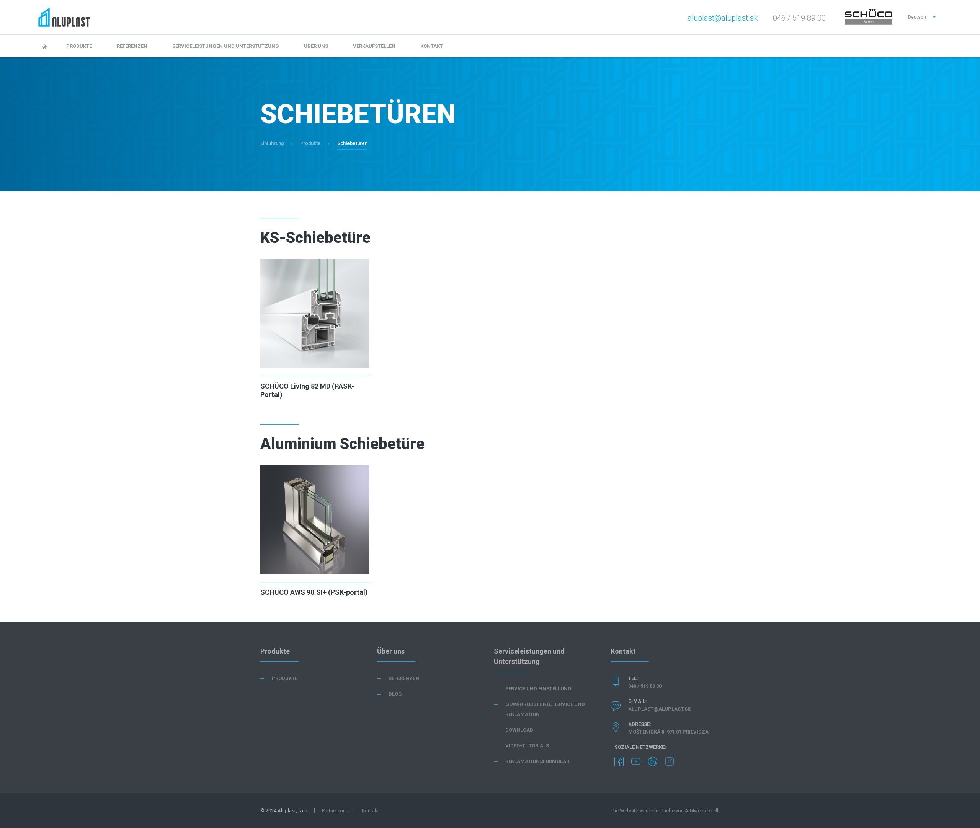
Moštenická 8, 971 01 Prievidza (668, 732)
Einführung (272, 143)
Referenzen (132, 46)
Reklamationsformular (537, 761)
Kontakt (431, 46)
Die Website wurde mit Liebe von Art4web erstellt (665, 810)
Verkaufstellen (374, 46)
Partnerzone (335, 810)
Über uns (316, 46)
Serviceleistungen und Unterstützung (225, 46)
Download (519, 730)
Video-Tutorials (527, 745)
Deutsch (917, 17)
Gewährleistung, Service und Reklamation (545, 709)
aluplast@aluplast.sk (723, 18)
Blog (395, 694)
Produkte (79, 46)
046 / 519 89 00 (645, 686)
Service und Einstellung (538, 688)
